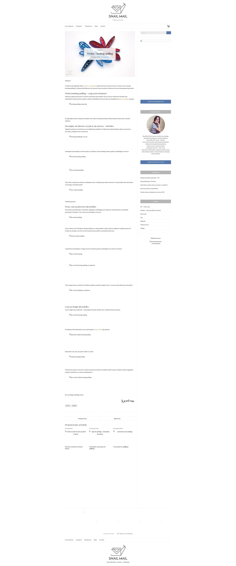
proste (68, 405)
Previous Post (82, 418)
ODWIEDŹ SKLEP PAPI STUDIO (155, 162)
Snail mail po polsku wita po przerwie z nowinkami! (154, 185)
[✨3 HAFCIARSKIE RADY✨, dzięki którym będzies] (118, 521)
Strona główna (69, 26)
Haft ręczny (143, 214)
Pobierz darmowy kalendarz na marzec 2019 (152, 192)
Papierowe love (144, 224)
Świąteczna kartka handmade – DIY (149, 178)
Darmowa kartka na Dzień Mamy (149, 188)
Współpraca (88, 26)
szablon (74, 405)
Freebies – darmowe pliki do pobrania (150, 210)
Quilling (99, 50)
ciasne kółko (98, 329)
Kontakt (102, 26)
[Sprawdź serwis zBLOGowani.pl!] (155, 238)
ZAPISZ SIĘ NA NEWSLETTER (156, 101)
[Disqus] (100, 478)
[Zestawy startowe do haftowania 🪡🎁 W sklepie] (139, 521)
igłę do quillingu (124, 99)
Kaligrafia (142, 221)
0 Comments (105, 57)
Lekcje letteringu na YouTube (148, 181)
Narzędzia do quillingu (120, 447)
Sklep (96, 26)
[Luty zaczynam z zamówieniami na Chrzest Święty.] (160, 521)
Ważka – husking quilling (100, 53)
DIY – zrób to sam (145, 207)
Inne (141, 217)
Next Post (117, 418)
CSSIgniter (126, 562)
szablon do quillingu (89, 86)
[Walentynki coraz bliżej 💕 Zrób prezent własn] (96, 521)
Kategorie (79, 26)
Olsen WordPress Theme (113, 562)
